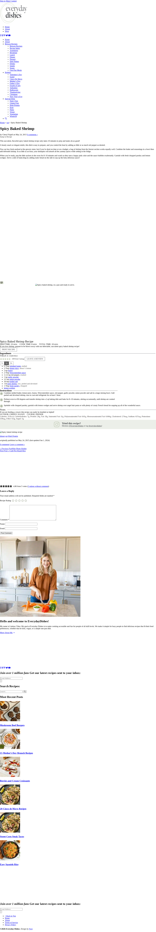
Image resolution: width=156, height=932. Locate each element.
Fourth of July (15, 86)
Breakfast (13, 53)
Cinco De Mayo (16, 79)
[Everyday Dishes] (13, 23)
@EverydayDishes (76, 426)
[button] (1, 282)
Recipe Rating (5, 500)
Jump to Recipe (6, 137)
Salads (12, 66)
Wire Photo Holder (13, 449)
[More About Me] (40, 616)
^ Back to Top (10, 916)
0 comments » (32, 135)
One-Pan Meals (16, 70)
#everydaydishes (95, 426)
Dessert (12, 59)
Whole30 (13, 116)
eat (8, 123)
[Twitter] (7, 35)
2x (11, 363)
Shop (7, 31)
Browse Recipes (11, 44)
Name (2, 524)
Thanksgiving (15, 92)
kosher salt (14, 381)
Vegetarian (14, 114)
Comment (4, 520)
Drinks (12, 64)
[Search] (6, 118)
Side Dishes (14, 61)
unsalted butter (15, 366)
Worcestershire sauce (18, 373)
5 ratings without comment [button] (38, 486)
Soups (12, 68)
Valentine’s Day (16, 75)
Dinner (12, 57)
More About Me (6, 633)
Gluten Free (14, 103)
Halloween (14, 90)
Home (7, 27)
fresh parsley (14, 386)
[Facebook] (2, 35)
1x (6, 363)
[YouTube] (9, 35)
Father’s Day (15, 83)
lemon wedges (9, 388)
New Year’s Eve (16, 97)
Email (2, 528)
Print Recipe (8, 349)
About (7, 29)
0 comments (4, 444)
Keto (12, 108)
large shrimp (12, 384)
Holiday (8, 72)
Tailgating (13, 88)
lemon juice (14, 368)
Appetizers (14, 50)
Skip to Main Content (8, 1)
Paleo (12, 110)
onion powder (15, 379)
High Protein (15, 105)
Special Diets (10, 99)
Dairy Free (14, 101)
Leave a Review (35, 359)
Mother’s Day (15, 81)
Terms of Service (11, 923)
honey (10, 370)
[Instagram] (1, 35)
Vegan (12, 112)
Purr (30, 929)
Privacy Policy (10, 925)
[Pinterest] (4, 35)
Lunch (12, 55)
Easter (12, 77)
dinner (2, 436)
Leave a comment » (17, 444)
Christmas (13, 94)
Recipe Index (15, 48)
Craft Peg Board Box (13, 451)
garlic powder (13, 377)
